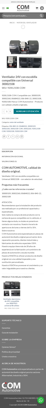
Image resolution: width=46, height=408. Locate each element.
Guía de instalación (10, 332)
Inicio (12, 23)
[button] (3, 8)
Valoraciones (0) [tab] (9, 161)
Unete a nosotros (9, 356)
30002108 (6, 129)
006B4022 (23, 126)
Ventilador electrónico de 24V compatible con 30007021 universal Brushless (11, 303)
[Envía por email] (17, 137)
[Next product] (23, 27)
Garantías (6, 328)
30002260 (27, 129)
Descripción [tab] (7, 151)
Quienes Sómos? (9, 347)
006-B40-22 (13, 126)
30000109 (32, 126)
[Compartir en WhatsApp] (4, 137)
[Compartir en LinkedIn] (22, 137)
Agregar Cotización (27, 111)
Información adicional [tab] (12, 156)
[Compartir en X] (13, 137)
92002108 (10, 131)
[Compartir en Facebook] (9, 137)
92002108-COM (21, 131)
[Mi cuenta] (42, 8)
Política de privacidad (11, 352)
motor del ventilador (26, 23)
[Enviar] (41, 15)
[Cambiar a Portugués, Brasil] (8, 8)
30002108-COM (16, 129)
